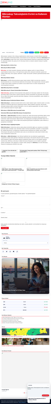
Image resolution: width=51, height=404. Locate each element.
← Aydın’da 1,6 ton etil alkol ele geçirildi (9, 151)
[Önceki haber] (45, 260)
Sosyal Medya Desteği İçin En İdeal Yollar (10, 319)
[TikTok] (17, 251)
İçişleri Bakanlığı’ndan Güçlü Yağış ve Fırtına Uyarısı (12, 317)
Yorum (3, 195)
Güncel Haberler (14, 6)
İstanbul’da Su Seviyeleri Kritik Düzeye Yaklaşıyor (12, 321)
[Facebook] (3, 251)
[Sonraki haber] (47, 260)
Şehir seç (5, 240)
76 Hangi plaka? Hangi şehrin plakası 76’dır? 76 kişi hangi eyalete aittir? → (33, 151)
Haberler (2, 10)
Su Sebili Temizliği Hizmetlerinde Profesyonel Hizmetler (13, 318)
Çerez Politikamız (22, 402)
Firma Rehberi (23, 6)
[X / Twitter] (6, 251)
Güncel (6, 10)
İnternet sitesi (4, 217)
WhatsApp (37, 52)
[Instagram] (10, 251)
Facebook (31, 52)
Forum (29, 6)
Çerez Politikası (37, 6)
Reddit (42, 52)
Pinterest (46, 52)
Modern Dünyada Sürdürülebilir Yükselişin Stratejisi (12, 322)
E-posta (3, 212)
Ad (2, 207)
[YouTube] (13, 251)
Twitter (26, 52)
